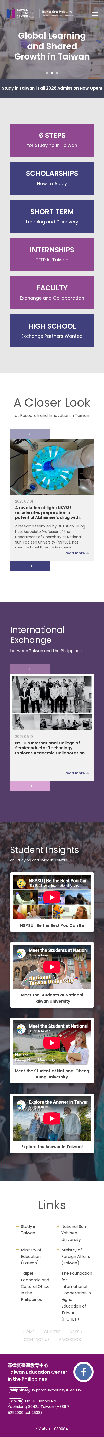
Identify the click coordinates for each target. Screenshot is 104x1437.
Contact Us (37, 1339)
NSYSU (76, 1332)
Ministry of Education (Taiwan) (31, 1256)
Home (29, 1332)
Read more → (77, 553)
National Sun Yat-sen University (73, 1233)
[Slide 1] (47, 73)
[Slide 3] (57, 73)
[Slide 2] (52, 73)
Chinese (52, 1332)
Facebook (70, 1339)
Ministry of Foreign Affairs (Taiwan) (75, 1256)
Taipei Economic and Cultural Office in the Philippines (35, 1286)
